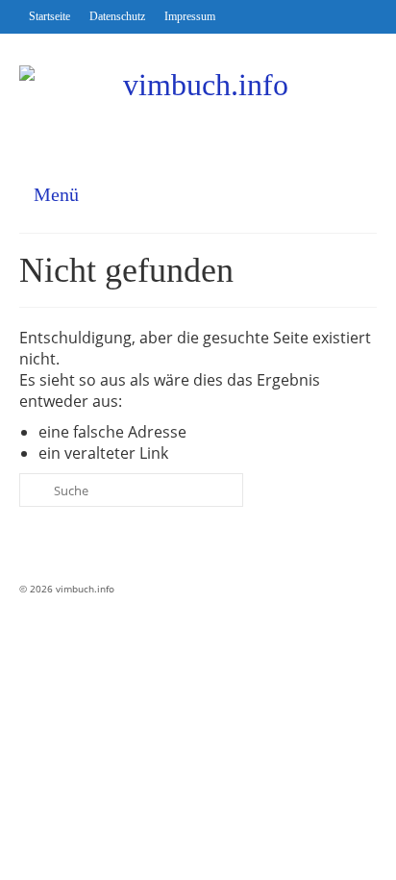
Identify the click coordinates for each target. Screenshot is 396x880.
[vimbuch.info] (198, 101)
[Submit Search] (33, 490)
